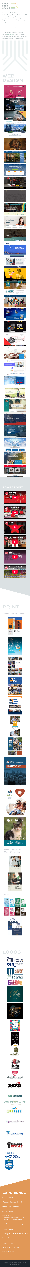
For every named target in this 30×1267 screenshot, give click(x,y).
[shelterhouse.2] (15, 112)
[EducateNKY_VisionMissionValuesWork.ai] (15, 918)
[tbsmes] (15, 373)
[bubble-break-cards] (15, 899)
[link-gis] (15, 164)
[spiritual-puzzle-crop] (15, 439)
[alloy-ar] (15, 618)
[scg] (15, 216)
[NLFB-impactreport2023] (15, 757)
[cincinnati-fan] (15, 308)
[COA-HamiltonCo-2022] (15, 716)
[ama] (15, 413)
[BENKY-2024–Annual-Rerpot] (15, 697)
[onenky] (15, 125)
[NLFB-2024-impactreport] (15, 787)
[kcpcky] (15, 151)
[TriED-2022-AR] (15, 657)
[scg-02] (15, 873)
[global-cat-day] (15, 282)
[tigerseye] (15, 138)
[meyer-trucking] (15, 99)
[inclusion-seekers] (15, 203)
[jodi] (15, 386)
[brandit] (15, 347)
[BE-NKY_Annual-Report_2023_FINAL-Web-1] (15, 677)
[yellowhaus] (15, 190)
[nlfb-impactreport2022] (15, 737)
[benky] (15, 243)
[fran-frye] (15, 269)
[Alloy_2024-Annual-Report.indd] (15, 637)
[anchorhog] (15, 177)
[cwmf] (15, 321)
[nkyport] (15, 229)
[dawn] (15, 399)
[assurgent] (15, 256)
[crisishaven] (15, 452)
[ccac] (15, 295)
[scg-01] (15, 856)
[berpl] (15, 360)
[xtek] (15, 334)
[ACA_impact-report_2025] (15, 817)
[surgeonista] (15, 86)
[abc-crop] (15, 465)
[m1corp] (15, 426)
